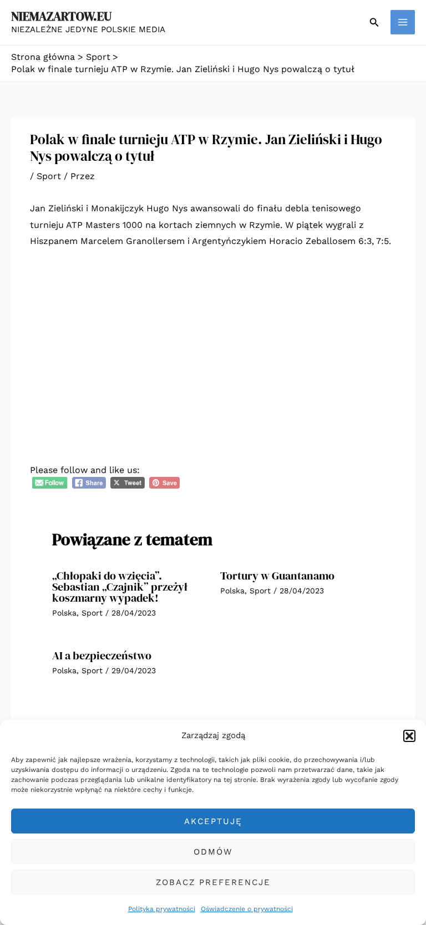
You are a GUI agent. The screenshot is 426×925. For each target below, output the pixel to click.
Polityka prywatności (161, 909)
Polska (64, 612)
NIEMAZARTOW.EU (61, 16)
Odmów (213, 852)
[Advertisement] (213, 341)
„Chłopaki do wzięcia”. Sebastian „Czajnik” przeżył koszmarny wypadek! (119, 587)
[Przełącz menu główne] (402, 22)
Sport (49, 176)
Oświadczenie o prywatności (247, 909)
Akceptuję (213, 821)
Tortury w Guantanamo (277, 575)
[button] (409, 735)
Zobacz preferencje (213, 882)
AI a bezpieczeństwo (101, 655)
